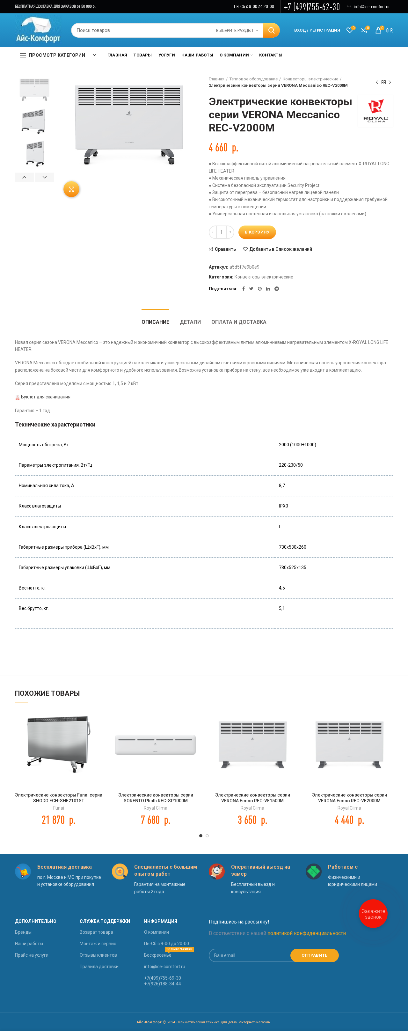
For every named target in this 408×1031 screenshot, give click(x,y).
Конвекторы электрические (310, 79)
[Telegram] (276, 289)
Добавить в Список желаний (280, 249)
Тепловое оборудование (253, 79)
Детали (190, 322)
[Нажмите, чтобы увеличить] (71, 189)
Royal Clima (155, 808)
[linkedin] (268, 289)
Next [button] (44, 177)
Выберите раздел (234, 30)
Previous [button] (24, 177)
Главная (216, 79)
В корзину (257, 232)
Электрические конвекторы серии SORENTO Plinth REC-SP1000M (155, 797)
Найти (271, 30)
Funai (58, 808)
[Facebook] (243, 289)
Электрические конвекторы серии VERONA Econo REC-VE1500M (252, 797)
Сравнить (225, 249)
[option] (34, 90)
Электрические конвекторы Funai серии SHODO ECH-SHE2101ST (58, 797)
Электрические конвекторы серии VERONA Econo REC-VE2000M (349, 797)
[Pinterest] (260, 289)
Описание (155, 322)
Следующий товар (390, 82)
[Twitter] (251, 289)
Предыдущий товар (377, 82)
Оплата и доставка (238, 322)
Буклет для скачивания (45, 396)
